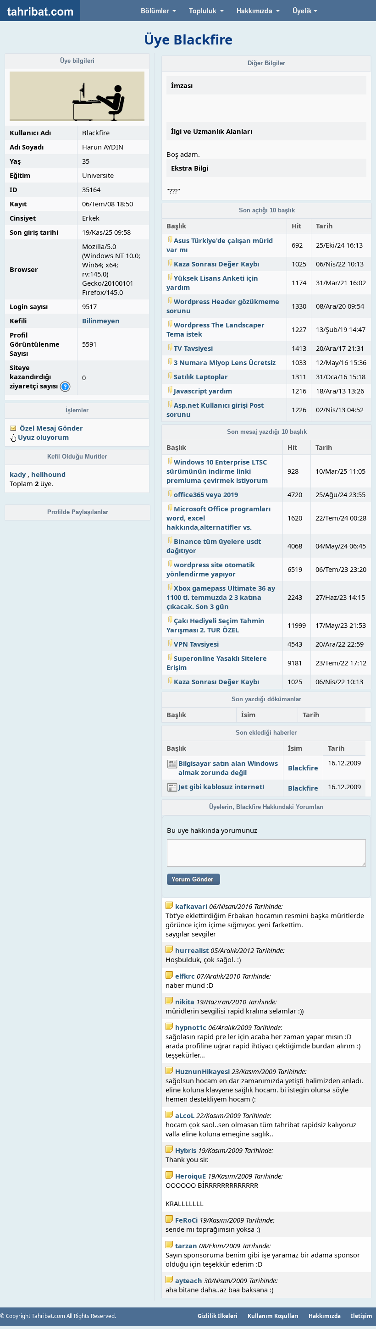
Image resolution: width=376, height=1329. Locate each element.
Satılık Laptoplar (201, 376)
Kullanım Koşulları (273, 1315)
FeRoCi (186, 1219)
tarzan (186, 1245)
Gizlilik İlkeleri (218, 1315)
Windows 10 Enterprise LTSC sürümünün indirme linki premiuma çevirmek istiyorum (217, 471)
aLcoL (184, 1115)
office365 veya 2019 (206, 494)
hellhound (48, 474)
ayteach (188, 1280)
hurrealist (192, 950)
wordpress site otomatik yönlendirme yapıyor (210, 569)
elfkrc (185, 975)
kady (18, 474)
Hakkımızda (325, 1315)
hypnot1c (190, 1027)
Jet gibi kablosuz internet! (221, 786)
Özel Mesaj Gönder (51, 427)
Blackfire (303, 767)
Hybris (185, 1150)
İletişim (361, 1315)
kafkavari (191, 906)
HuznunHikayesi (202, 1071)
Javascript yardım (203, 390)
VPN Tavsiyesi (196, 643)
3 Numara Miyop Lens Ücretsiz (225, 362)
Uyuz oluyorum (43, 437)
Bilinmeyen (101, 320)
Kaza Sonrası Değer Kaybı (216, 263)
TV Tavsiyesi (193, 348)
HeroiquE (190, 1175)
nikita (184, 1001)
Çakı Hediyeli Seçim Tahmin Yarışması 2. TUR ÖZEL (215, 625)
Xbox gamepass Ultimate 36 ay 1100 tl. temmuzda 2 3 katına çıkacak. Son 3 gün (220, 597)
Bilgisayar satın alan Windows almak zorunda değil (228, 768)
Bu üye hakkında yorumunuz (212, 830)
